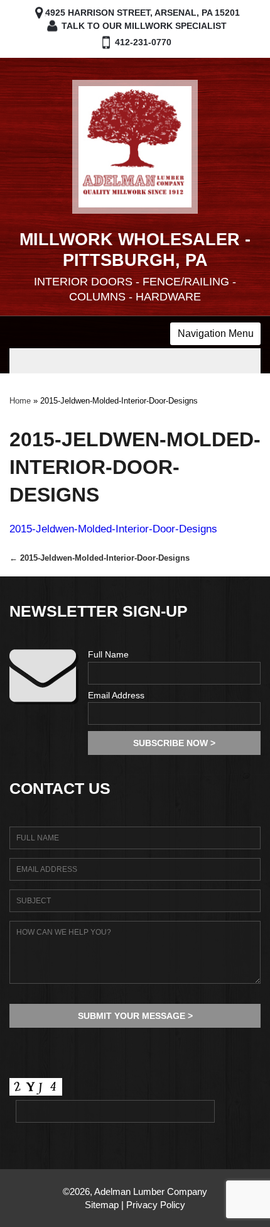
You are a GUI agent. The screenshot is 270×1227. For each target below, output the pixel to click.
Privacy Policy (155, 1204)
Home (20, 400)
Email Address (116, 695)
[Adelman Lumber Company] (135, 146)
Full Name (108, 654)
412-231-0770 (143, 42)
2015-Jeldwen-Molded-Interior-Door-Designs (113, 529)
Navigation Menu (216, 333)
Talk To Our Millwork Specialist (144, 26)
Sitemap (102, 1204)
